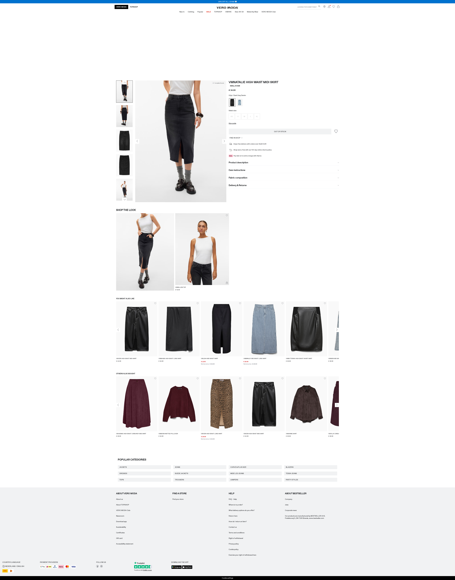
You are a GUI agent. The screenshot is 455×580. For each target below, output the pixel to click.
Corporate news (291, 510)
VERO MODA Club (123, 510)
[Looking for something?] (319, 6)
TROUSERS (179, 480)
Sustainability (121, 527)
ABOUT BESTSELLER (295, 493)
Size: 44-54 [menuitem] (239, 12)
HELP (231, 493)
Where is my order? (236, 505)
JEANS (177, 467)
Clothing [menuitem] (191, 12)
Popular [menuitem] (200, 12)
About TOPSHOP (122, 505)
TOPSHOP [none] (134, 7)
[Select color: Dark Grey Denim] (232, 102)
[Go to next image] (124, 200)
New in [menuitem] (181, 12)
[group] (136, 334)
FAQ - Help (233, 499)
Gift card (119, 538)
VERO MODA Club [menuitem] (269, 12)
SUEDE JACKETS (181, 473)
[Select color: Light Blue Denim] (239, 102)
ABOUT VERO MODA (126, 493)
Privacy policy (234, 544)
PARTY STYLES (292, 480)
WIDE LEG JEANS (237, 473)
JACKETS (123, 467)
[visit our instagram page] (101, 567)
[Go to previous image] (124, 82)
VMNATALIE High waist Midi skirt (253, 82)
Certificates (120, 533)
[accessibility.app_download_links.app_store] (187, 569)
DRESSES (123, 473)
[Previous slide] (118, 330)
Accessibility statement (124, 544)
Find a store (179, 493)
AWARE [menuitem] (228, 12)
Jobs (286, 505)
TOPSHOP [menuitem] (218, 12)
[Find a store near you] (324, 7)
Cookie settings (227, 578)
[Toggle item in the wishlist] (336, 131)
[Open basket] (338, 6)
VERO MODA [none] (121, 7)
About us (119, 499)
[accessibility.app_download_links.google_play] (176, 569)
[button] (232, 116)
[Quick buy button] (227, 283)
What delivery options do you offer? (242, 510)
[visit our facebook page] (97, 567)
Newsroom (120, 516)
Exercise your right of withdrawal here (242, 555)
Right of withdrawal (236, 538)
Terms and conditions (236, 533)
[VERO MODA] (227, 8)
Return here (233, 516)
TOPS (121, 480)
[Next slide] (337, 330)
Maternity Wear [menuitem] (252, 12)
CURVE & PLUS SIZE (238, 467)
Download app (121, 521)
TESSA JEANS (291, 473)
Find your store (177, 499)
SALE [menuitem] (208, 12)
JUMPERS (234, 480)
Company (288, 499)
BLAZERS (289, 467)
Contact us (233, 527)
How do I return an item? (238, 521)
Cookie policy (233, 549)
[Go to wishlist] (333, 7)
